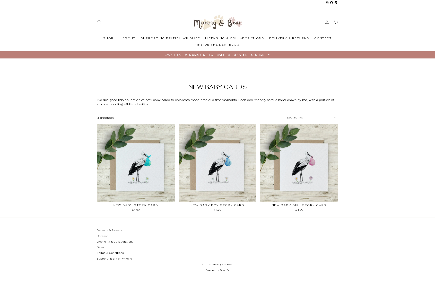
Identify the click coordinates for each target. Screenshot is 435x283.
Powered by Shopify (217, 270)
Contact (323, 38)
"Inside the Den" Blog (217, 44)
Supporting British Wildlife (170, 38)
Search (102, 247)
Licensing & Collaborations (234, 38)
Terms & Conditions (110, 252)
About (129, 38)
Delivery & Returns (289, 38)
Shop (109, 38)
